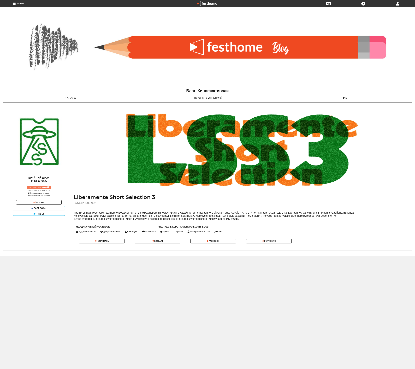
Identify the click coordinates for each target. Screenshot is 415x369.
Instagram (270, 241)
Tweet (40, 214)
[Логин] (397, 3)
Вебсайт (158, 241)
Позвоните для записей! (39, 187)
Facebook (40, 208)
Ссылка (40, 202)
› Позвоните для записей (207, 97)
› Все (344, 97)
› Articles (70, 97)
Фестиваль (103, 241)
